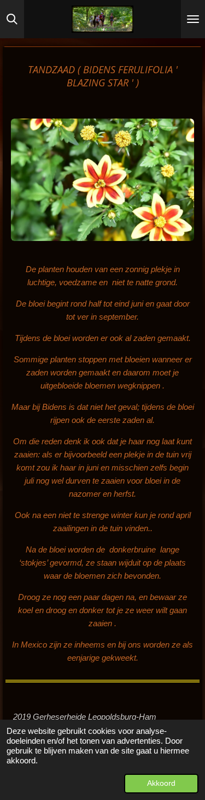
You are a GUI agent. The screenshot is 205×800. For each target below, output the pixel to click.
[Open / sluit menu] (193, 19)
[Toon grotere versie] (102, 179)
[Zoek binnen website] (12, 19)
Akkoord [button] (161, 783)
